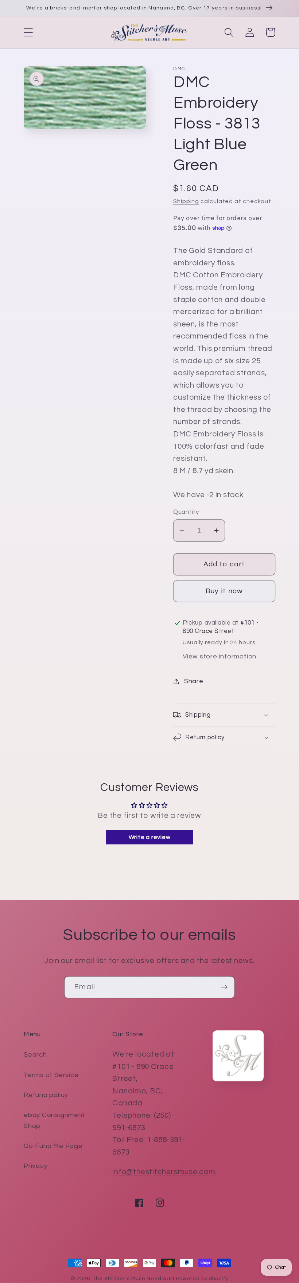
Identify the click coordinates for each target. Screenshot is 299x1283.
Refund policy (46, 1095)
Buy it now (224, 591)
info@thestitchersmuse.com (163, 1172)
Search (35, 1054)
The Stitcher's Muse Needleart (133, 1278)
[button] (28, 32)
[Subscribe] (224, 987)
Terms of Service (51, 1075)
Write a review (150, 837)
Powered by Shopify (202, 1278)
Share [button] (193, 681)
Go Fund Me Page (53, 1146)
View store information (219, 656)
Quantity (186, 512)
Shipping (186, 201)
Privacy (35, 1166)
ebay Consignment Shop (54, 1120)
